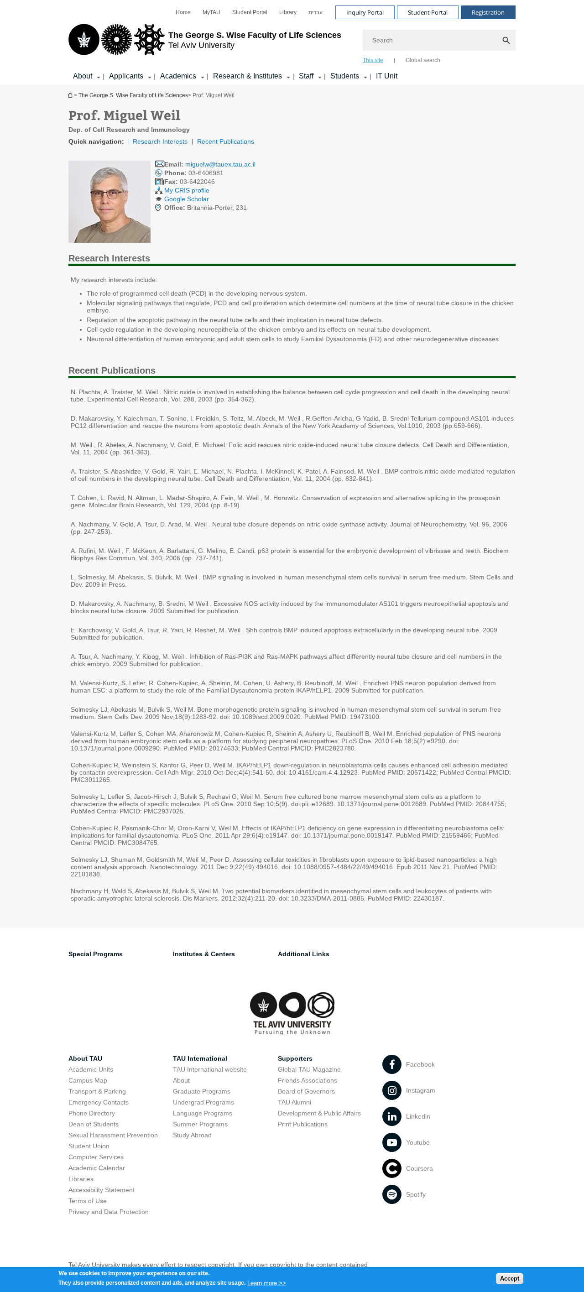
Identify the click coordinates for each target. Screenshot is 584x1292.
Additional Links (303, 954)
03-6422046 (189, 181)
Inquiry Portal (365, 12)
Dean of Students (93, 1124)
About (82, 76)
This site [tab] (373, 60)
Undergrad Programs (203, 1102)
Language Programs (202, 1113)
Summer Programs (200, 1124)
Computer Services (96, 1157)
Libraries (81, 1179)
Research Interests (160, 141)
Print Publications (303, 1124)
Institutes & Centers (204, 954)
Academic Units (90, 1069)
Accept (509, 1278)
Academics (178, 76)
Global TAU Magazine (309, 1069)
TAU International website (210, 1069)
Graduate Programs (201, 1091)
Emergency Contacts (98, 1102)
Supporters (295, 1058)
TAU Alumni (294, 1102)
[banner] (292, 42)
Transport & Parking (97, 1091)
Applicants (126, 76)
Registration (488, 12)
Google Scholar (186, 199)
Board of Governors (306, 1091)
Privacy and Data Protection (108, 1211)
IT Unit (386, 76)
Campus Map (87, 1080)
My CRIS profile (186, 190)
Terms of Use (87, 1200)
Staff (306, 76)
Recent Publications (225, 141)
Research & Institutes (247, 76)
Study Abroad (192, 1135)
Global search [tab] (423, 60)
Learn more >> (266, 1282)
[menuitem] (183, 12)
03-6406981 (194, 173)
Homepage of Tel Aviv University (71, 95)
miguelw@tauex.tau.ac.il (220, 164)
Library (288, 12)
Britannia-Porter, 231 (205, 207)
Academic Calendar (96, 1168)
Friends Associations (307, 1080)
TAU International (200, 1058)
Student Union (89, 1146)
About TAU (85, 1058)
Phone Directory (91, 1113)
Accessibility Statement (101, 1189)
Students (344, 76)
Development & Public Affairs (319, 1113)
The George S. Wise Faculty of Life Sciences (133, 95)
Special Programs (95, 954)
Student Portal (249, 12)
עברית (315, 12)
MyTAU (211, 12)
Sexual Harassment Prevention (113, 1135)
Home (183, 12)
